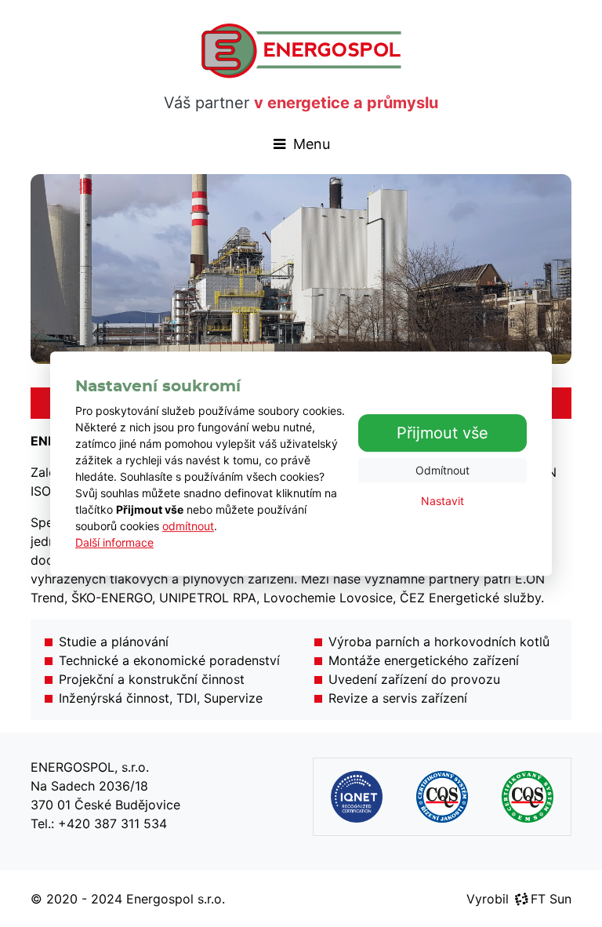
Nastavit (442, 500)
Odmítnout (442, 470)
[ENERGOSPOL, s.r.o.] (301, 51)
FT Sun (551, 899)
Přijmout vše (442, 433)
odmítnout (188, 526)
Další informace (114, 542)
